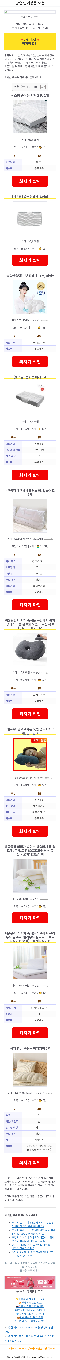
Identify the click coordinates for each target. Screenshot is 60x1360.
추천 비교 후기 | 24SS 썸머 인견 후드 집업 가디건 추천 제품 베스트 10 (33, 1224)
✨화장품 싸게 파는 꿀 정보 (30, 1299)
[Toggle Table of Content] (41, 86)
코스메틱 (10, 1348)
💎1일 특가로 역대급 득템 (30, 1313)
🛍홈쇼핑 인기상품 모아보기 (30, 1310)
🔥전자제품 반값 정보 (30, 1302)
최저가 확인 (30, 181)
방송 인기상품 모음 (30, 2)
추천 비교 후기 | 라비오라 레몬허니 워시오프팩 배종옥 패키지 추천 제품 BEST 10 (33, 1239)
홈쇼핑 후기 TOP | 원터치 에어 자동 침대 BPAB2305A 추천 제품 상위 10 (33, 1231)
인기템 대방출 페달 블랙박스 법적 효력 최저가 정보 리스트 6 (32, 1246)
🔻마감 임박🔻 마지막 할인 (30, 41)
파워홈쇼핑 (41, 1348)
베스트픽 (20, 1348)
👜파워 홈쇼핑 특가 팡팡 (30, 1317)
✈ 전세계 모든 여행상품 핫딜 (30, 1321)
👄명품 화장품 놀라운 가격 (30, 1306)
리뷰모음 (30, 1348)
